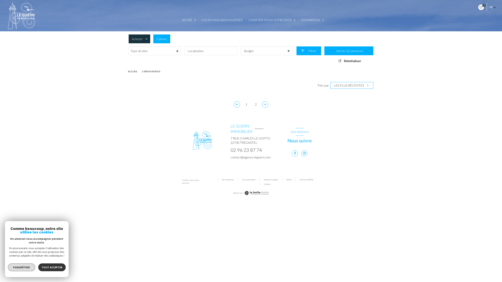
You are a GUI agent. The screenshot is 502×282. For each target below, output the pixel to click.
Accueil (132, 71)
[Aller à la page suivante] (265, 104)
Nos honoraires (228, 179)
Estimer (161, 39)
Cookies (267, 184)
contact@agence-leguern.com (251, 157)
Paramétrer (21, 267)
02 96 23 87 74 (246, 150)
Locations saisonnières (222, 20)
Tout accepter (52, 267)
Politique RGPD (306, 179)
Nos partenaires (249, 179)
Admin (289, 179)
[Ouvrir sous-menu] (195, 20)
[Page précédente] (237, 104)
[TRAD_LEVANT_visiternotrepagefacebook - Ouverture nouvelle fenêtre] (295, 153)
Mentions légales (271, 179)
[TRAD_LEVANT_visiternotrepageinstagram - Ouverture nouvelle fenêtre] (304, 153)
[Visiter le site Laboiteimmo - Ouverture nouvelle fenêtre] (256, 193)
